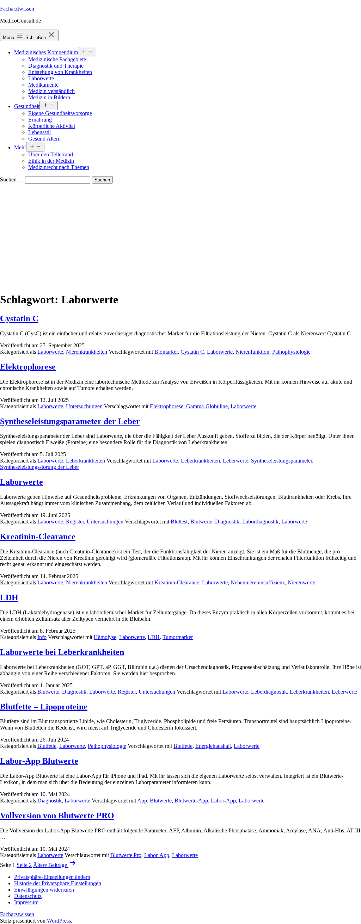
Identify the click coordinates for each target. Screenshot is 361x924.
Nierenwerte (301, 582)
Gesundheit (26, 106)
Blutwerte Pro (125, 855)
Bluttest (179, 522)
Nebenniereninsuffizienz (258, 582)
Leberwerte (235, 461)
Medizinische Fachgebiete (57, 59)
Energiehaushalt (213, 746)
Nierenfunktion (252, 352)
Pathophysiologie (291, 352)
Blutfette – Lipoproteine (43, 706)
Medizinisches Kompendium (46, 52)
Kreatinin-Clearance (37, 536)
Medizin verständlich (51, 91)
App (142, 801)
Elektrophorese (28, 366)
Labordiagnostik (260, 522)
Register (75, 522)
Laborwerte (41, 78)
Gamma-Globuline (207, 406)
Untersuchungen (84, 406)
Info (42, 637)
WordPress (59, 921)
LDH (9, 597)
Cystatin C (19, 318)
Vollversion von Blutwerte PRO (57, 815)
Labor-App (223, 801)
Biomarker (166, 352)
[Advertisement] (180, 236)
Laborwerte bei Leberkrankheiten (62, 652)
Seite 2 (24, 865)
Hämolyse (105, 637)
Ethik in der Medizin (51, 161)
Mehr (20, 147)
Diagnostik (227, 522)
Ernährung (40, 120)
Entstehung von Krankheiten (60, 72)
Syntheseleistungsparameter (281, 461)
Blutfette (46, 746)
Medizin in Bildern (49, 97)
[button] (52, 877)
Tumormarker (178, 637)
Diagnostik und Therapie (56, 66)
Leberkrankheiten (85, 461)
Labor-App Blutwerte (39, 760)
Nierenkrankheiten (86, 352)
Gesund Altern (44, 139)
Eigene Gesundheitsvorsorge (60, 113)
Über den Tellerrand (50, 154)
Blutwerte (201, 522)
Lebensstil (39, 132)
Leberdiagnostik (269, 692)
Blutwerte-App (191, 801)
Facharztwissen (17, 9)
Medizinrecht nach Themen (58, 167)
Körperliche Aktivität (51, 126)
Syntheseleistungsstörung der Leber (39, 467)
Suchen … (12, 179)
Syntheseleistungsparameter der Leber (70, 421)
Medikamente (43, 85)
